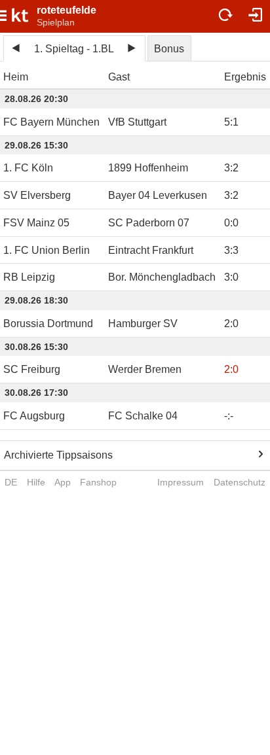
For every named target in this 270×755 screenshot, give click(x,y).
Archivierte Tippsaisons (58, 455)
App (62, 482)
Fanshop (98, 482)
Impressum (180, 482)
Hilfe (36, 482)
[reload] (226, 16)
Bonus (169, 48)
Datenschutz (239, 482)
